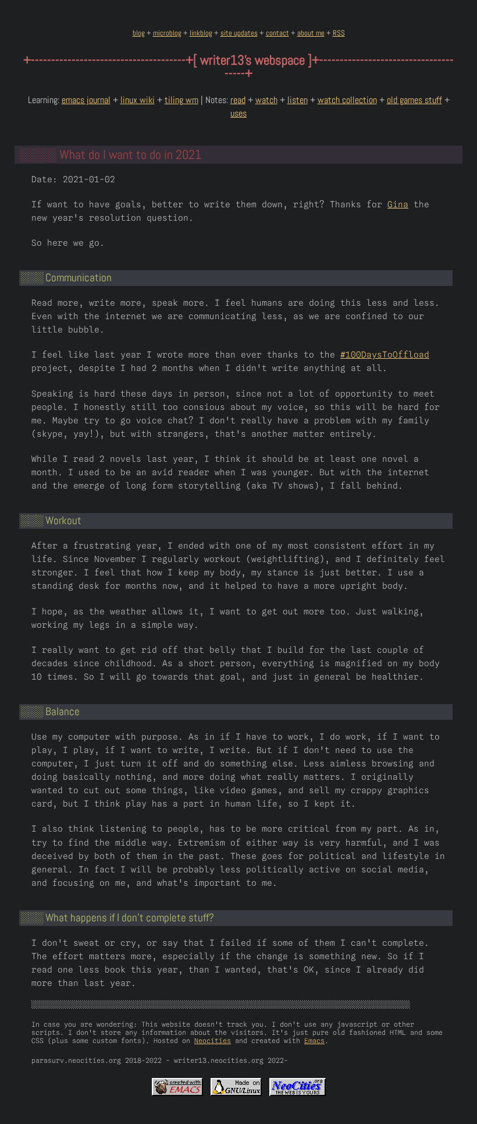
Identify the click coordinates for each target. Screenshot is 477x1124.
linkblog (201, 33)
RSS (339, 33)
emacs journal (86, 100)
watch (266, 100)
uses (238, 113)
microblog (167, 33)
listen (297, 100)
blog (139, 33)
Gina (397, 204)
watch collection (347, 100)
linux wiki (137, 100)
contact (277, 33)
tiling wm (181, 100)
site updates (239, 33)
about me (311, 33)
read (237, 100)
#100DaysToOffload (384, 354)
